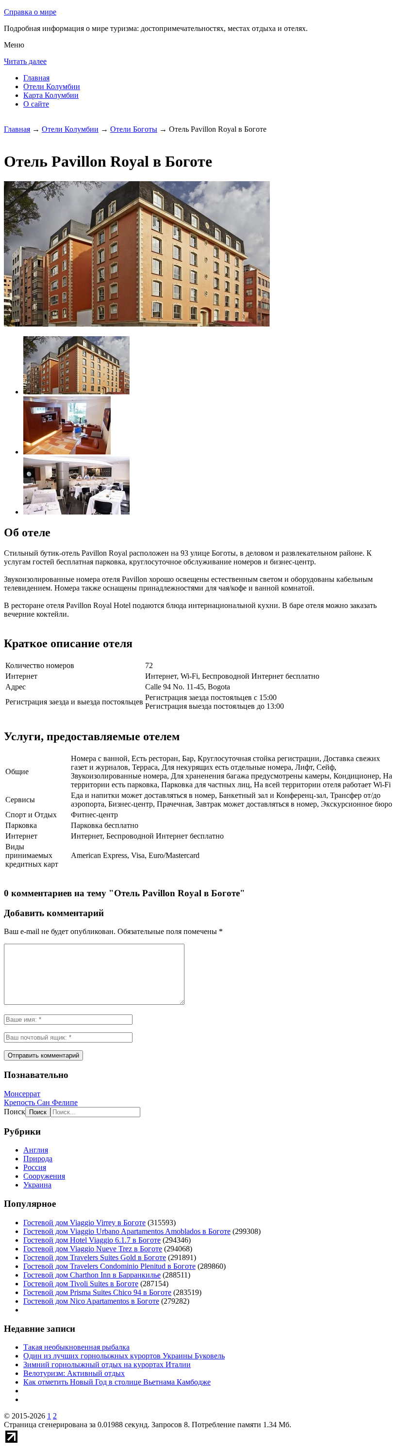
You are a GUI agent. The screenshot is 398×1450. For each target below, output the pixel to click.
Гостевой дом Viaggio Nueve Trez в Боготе (92, 1249)
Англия (35, 1150)
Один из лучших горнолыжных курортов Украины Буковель (124, 1356)
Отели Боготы (133, 129)
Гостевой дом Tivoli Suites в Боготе (80, 1283)
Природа (37, 1158)
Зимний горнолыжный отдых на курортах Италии (107, 1364)
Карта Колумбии (51, 95)
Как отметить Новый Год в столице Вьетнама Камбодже (117, 1382)
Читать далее (25, 61)
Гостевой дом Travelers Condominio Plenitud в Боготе (109, 1266)
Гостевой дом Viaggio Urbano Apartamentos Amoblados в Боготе (127, 1231)
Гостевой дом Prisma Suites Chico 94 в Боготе (97, 1292)
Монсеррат (22, 1094)
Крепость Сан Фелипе (41, 1102)
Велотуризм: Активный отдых (74, 1373)
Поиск (14, 1111)
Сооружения (44, 1176)
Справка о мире (30, 12)
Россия (34, 1167)
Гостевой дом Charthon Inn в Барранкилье (92, 1275)
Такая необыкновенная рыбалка (76, 1347)
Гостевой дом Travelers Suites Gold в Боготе (94, 1257)
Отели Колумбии (51, 86)
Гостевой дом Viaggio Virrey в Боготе (84, 1222)
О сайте (36, 104)
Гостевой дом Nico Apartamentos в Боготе (91, 1301)
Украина (37, 1185)
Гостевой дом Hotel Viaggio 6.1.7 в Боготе (92, 1240)
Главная (36, 78)
